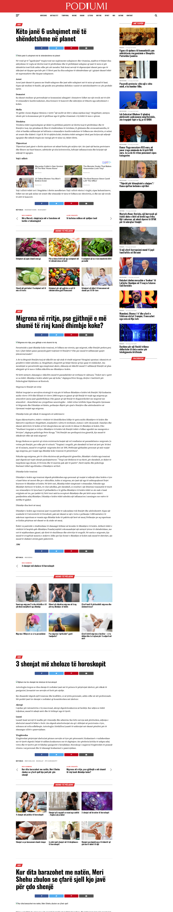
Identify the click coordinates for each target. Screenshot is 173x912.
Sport (107, 15)
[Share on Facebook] (41, 48)
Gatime (120, 15)
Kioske (74, 15)
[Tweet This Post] (56, 48)
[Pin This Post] (71, 48)
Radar (82, 15)
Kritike (98, 15)
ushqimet (42, 210)
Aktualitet (54, 15)
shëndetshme (31, 210)
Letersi (90, 15)
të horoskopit (51, 761)
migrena (29, 557)
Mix (114, 15)
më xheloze (30, 761)
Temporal (65, 15)
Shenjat (40, 761)
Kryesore (43, 15)
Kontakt (130, 15)
